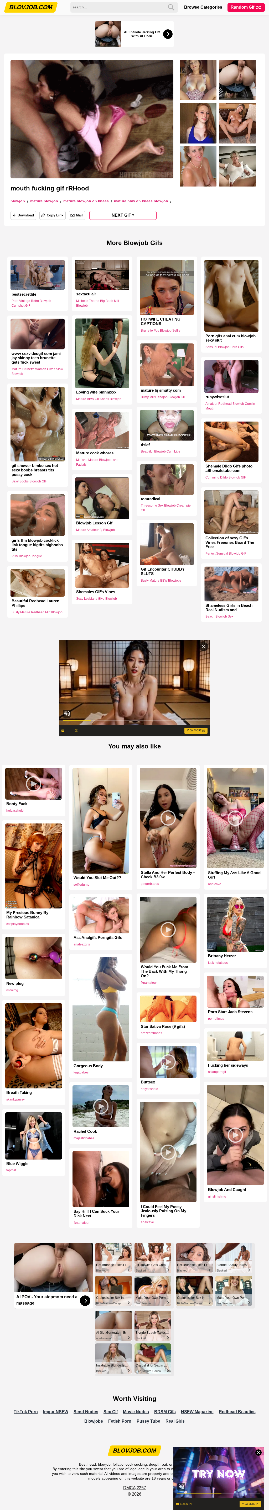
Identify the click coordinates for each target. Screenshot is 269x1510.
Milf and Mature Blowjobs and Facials (97, 462)
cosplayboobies (17, 924)
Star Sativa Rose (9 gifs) (163, 1026)
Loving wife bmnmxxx (96, 392)
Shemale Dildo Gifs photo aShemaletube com (228, 468)
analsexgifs (82, 944)
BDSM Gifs (165, 1412)
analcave (214, 884)
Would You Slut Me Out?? (97, 878)
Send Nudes (86, 1412)
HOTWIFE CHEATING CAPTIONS (160, 321)
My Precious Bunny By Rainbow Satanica (27, 915)
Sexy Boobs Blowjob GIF (29, 481)
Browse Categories (203, 7)
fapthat (11, 1170)
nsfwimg (12, 990)
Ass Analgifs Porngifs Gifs (98, 937)
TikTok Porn (26, 1412)
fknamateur (149, 983)
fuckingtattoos (218, 963)
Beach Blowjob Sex (219, 617)
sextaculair (86, 294)
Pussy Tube (148, 1421)
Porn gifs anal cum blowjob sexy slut (230, 338)
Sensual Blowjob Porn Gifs (224, 347)
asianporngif (217, 1072)
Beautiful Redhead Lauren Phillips (35, 603)
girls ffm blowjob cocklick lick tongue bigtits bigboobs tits (37, 544)
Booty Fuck (16, 804)
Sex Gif (111, 1412)
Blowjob (18, 201)
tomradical (150, 499)
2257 (141, 1488)
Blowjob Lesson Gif (94, 523)
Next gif (123, 215)
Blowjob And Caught (227, 1190)
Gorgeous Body (88, 1066)
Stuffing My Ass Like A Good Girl (234, 875)
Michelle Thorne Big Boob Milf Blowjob (97, 303)
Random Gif (243, 7)
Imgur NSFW (55, 1412)
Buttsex (148, 1082)
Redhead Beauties (237, 1412)
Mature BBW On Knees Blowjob (141, 201)
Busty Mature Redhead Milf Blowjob (37, 612)
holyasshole (15, 810)
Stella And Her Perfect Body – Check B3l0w (168, 874)
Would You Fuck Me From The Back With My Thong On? (164, 971)
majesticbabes (84, 1138)
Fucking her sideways (228, 1065)
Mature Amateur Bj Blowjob (95, 530)
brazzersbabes (151, 1033)
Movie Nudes (136, 1412)
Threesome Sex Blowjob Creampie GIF (166, 508)
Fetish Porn (119, 1421)
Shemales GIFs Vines (95, 592)
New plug (15, 983)
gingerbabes (150, 884)
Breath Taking (19, 1093)
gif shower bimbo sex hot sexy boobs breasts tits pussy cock (35, 470)
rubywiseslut (217, 397)
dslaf (145, 445)
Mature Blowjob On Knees (86, 201)
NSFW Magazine (197, 1412)
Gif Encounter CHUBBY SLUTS (163, 571)
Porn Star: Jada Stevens (230, 1012)
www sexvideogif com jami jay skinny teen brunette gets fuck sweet (36, 357)
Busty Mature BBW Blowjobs (161, 580)
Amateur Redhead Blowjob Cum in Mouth (230, 406)
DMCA (129, 1488)
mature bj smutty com (161, 390)
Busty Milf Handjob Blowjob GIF (163, 397)
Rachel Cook (85, 1131)
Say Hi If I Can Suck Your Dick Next (96, 1213)
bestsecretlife (24, 294)
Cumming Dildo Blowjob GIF (225, 477)
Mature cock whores (94, 453)
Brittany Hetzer (222, 956)
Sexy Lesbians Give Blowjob (96, 598)
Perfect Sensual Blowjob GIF (225, 553)
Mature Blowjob (44, 201)
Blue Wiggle (17, 1164)
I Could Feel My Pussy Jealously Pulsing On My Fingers (163, 1211)
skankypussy (15, 1099)
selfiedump (81, 884)
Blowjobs (93, 1421)
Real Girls (175, 1421)
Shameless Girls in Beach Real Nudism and (228, 607)
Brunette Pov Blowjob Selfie (160, 330)
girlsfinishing (217, 1196)
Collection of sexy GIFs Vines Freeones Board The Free (229, 542)
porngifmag (216, 1018)
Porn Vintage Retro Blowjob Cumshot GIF (31, 303)
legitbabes (81, 1072)
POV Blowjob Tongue (27, 556)
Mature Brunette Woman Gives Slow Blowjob (37, 371)
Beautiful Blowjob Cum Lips (160, 451)
